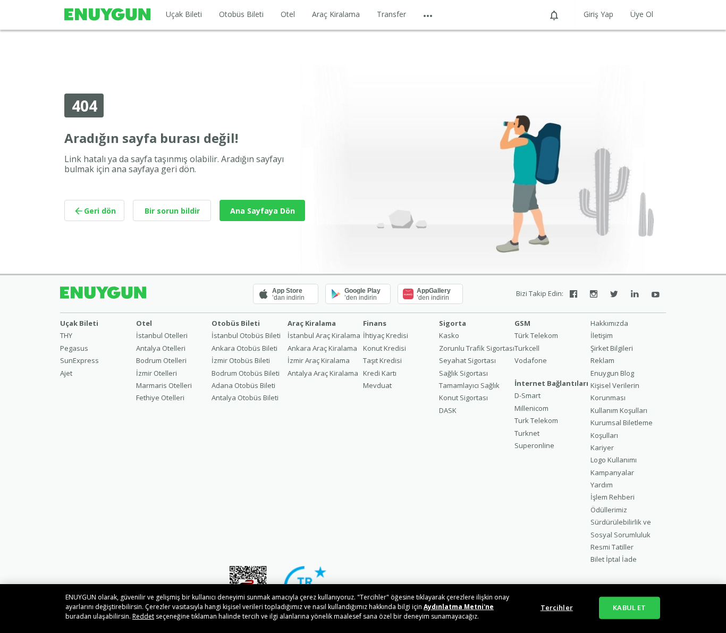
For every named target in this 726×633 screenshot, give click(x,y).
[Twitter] (614, 294)
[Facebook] (573, 294)
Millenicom (531, 408)
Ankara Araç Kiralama (322, 348)
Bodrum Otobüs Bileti (246, 373)
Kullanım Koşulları (618, 410)
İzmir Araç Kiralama (319, 360)
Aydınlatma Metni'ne (459, 606)
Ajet (66, 373)
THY (66, 335)
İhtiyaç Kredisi (385, 335)
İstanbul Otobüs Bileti (246, 335)
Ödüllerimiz (608, 509)
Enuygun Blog (612, 373)
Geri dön (100, 211)
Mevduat (377, 385)
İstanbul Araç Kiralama (324, 335)
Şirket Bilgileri (611, 348)
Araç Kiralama (336, 14)
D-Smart (527, 395)
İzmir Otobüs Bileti (241, 360)
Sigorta (452, 323)
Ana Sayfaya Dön (262, 211)
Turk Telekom (536, 420)
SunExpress (79, 360)
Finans (374, 323)
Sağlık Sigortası (463, 373)
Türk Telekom (536, 335)
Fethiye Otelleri (160, 397)
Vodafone (530, 360)
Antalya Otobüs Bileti (245, 397)
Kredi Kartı (379, 373)
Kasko (449, 335)
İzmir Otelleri (156, 373)
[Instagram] (594, 294)
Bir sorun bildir (172, 211)
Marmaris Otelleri (164, 385)
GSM (522, 323)
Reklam (602, 360)
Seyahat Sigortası (467, 360)
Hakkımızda (609, 323)
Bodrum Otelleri (161, 360)
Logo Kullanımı (613, 460)
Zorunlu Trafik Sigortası (476, 348)
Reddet (143, 616)
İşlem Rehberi (612, 497)
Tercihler (557, 607)
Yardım (601, 484)
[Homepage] (107, 15)
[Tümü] (428, 14)
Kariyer (602, 447)
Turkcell (526, 348)
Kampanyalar (612, 472)
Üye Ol (641, 14)
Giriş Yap (598, 14)
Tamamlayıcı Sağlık (469, 385)
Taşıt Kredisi (382, 360)
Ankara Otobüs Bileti (244, 348)
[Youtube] (655, 294)
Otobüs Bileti (241, 14)
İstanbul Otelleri (162, 335)
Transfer (391, 14)
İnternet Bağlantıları (551, 383)
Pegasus (74, 348)
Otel (288, 14)
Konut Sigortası (463, 397)
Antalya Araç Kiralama (323, 373)
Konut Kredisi (384, 348)
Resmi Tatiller (612, 547)
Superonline (534, 445)
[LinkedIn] (634, 294)
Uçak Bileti (184, 14)
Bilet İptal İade (613, 559)
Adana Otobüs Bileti (243, 385)
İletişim (601, 335)
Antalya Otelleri (160, 348)
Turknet (526, 433)
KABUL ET (629, 607)
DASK (448, 410)
